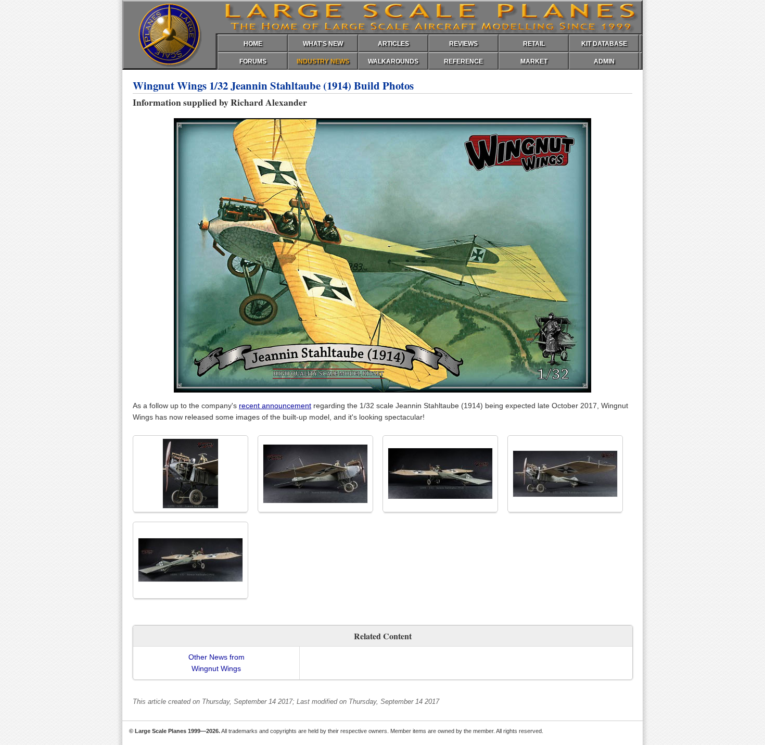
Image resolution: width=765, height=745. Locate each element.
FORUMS (252, 61)
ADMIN (604, 61)
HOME (253, 43)
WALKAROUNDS (393, 61)
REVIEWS (463, 43)
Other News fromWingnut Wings (216, 663)
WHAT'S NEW (323, 43)
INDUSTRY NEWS (323, 61)
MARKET (533, 61)
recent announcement (275, 405)
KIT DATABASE (604, 43)
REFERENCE (463, 61)
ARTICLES (393, 43)
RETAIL (534, 43)
